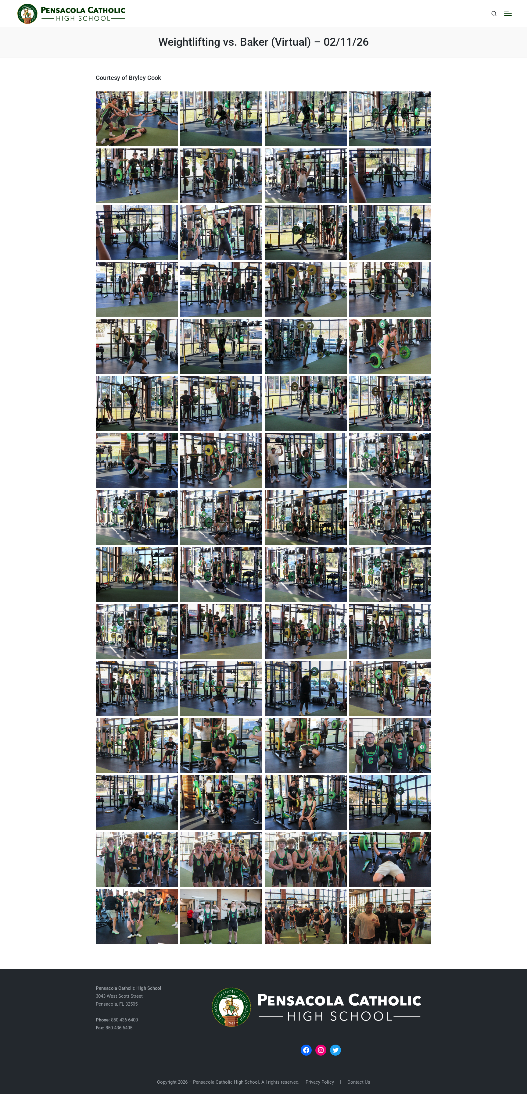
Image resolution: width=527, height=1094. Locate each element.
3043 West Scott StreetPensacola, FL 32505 (128, 996)
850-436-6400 (124, 1020)
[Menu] (508, 14)
